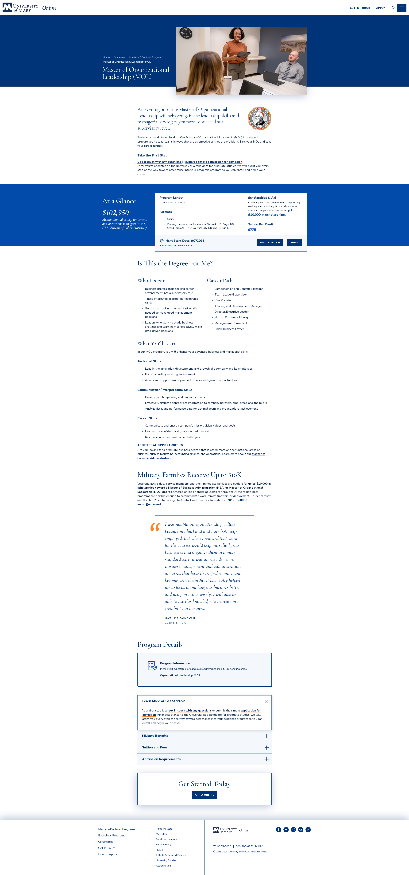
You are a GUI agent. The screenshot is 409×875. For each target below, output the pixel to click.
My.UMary (161, 834)
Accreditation (163, 865)
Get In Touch (360, 8)
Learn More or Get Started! (163, 701)
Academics (119, 57)
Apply (380, 8)
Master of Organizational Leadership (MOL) (127, 62)
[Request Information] (181, 162)
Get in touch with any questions (159, 162)
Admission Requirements (161, 759)
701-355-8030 (237, 500)
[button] (392, 8)
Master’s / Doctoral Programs (146, 57)
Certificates (105, 842)
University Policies (166, 860)
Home (106, 57)
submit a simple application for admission (213, 162)
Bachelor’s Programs (111, 835)
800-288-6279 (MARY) (249, 846)
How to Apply (107, 854)
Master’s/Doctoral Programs (116, 829)
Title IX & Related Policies (171, 855)
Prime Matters (164, 829)
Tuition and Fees (155, 747)
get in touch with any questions (190, 710)
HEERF (160, 850)
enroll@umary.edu (149, 504)
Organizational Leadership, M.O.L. (180, 675)
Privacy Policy (163, 844)
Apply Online (204, 794)
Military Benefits (155, 736)
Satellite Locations (166, 839)
